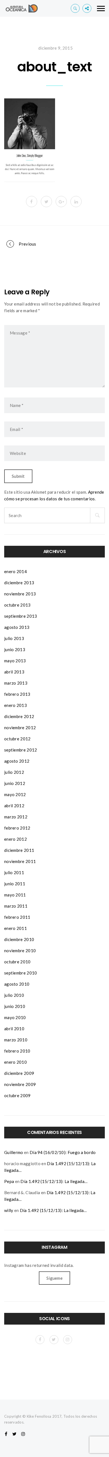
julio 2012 (14, 772)
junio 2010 (14, 1006)
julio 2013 (14, 638)
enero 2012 (15, 839)
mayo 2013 (15, 660)
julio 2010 (14, 995)
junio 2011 (14, 883)
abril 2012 (14, 805)
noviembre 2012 (20, 727)
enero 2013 (15, 705)
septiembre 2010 (20, 972)
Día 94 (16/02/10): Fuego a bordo (63, 1152)
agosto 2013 (16, 627)
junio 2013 (14, 649)
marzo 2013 (15, 682)
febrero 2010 (17, 1050)
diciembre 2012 (19, 716)
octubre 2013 (17, 604)
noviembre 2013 (20, 593)
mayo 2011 (15, 894)
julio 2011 (14, 872)
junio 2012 (14, 783)
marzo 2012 (15, 816)
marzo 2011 (15, 905)
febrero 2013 (17, 694)
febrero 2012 (17, 827)
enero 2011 (15, 928)
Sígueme (54, 1278)
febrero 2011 (17, 917)
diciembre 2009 (19, 1073)
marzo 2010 (15, 1039)
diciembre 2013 (19, 582)
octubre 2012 (17, 738)
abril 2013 (14, 671)
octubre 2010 (17, 961)
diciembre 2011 (19, 850)
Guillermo (13, 1152)
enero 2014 (15, 571)
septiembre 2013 (20, 616)
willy (8, 1210)
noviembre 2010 (20, 950)
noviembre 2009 (20, 1084)
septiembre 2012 (20, 749)
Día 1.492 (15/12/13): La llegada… (53, 1181)
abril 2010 (14, 1028)
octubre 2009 (17, 1095)
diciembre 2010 (19, 939)
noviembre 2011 (20, 861)
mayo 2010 (15, 1017)
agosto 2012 (16, 760)
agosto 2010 (16, 983)
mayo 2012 (15, 794)
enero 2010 (15, 1062)
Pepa (9, 1181)
